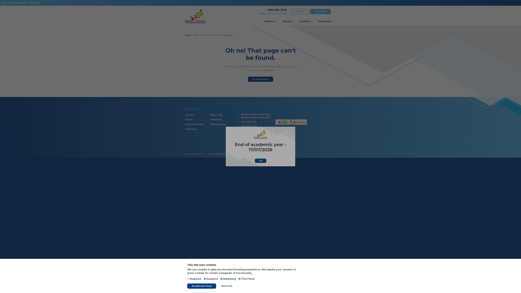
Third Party (247, 278)
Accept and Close (202, 286)
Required (195, 278)
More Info (226, 286)
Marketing (229, 278)
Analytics (212, 278)
